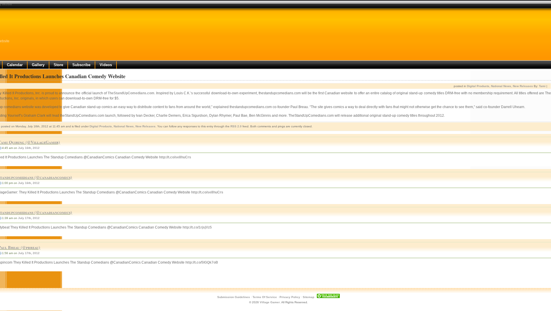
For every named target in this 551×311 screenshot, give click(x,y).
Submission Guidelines (233, 297)
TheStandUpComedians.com (131, 93)
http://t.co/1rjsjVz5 (197, 227)
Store (58, 65)
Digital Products (478, 86)
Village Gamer (270, 302)
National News (501, 86)
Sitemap (308, 297)
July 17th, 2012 (29, 218)
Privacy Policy (290, 297)
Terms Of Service (265, 297)
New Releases (523, 86)
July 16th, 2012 (29, 147)
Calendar (15, 65)
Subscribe (81, 65)
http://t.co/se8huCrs (175, 157)
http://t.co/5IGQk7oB (201, 262)
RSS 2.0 (236, 126)
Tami (542, 86)
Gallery (38, 65)
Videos (106, 65)
